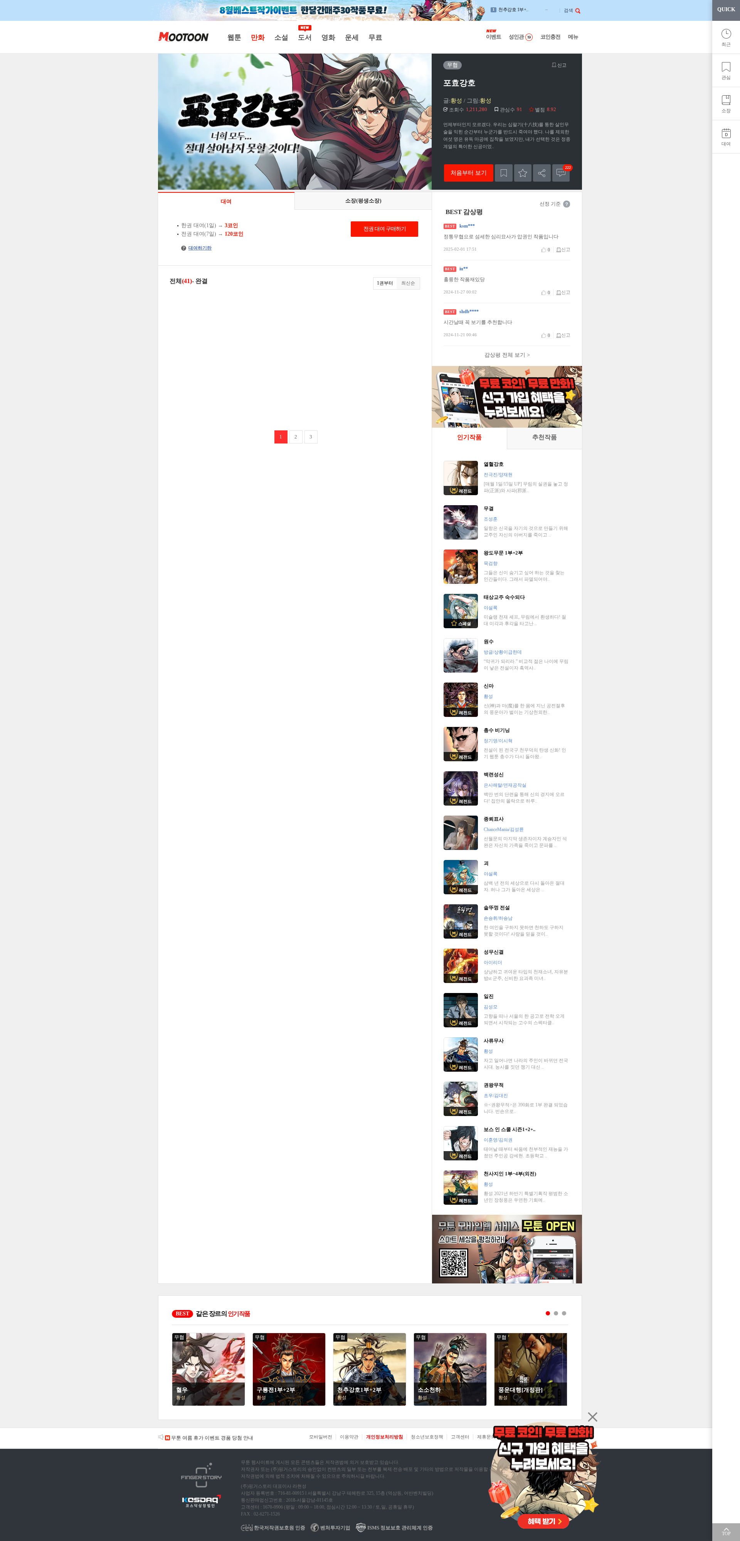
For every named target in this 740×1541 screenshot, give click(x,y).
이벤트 (493, 37)
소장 (726, 110)
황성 (456, 101)
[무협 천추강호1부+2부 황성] (369, 1404)
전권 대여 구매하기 (384, 229)
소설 (281, 37)
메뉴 (573, 37)
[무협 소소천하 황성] (450, 1404)
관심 (726, 77)
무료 (375, 37)
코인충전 (550, 37)
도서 (304, 37)
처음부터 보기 (469, 172)
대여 (726, 144)
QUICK (726, 9)
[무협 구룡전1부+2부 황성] (289, 1404)
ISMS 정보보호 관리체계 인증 (399, 1528)
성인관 (516, 37)
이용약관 (349, 1437)
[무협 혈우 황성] (208, 1404)
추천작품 (544, 437)
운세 (351, 37)
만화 (257, 37)
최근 (726, 44)
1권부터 (385, 283)
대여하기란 (197, 248)
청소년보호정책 (427, 1437)
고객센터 (460, 1437)
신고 (561, 65)
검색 (568, 10)
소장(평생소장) (363, 201)
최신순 (408, 283)
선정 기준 (550, 204)
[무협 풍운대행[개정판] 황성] (530, 1404)
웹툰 (234, 37)
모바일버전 (320, 1437)
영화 (328, 37)
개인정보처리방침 (384, 1437)
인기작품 (469, 437)
